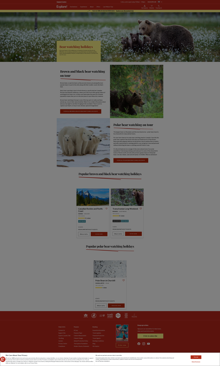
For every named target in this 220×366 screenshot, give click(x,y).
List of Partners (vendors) (102, 361)
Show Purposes (196, 361)
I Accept (196, 357)
